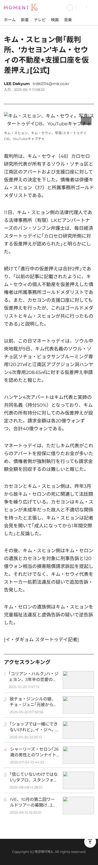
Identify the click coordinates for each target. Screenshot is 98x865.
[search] (81, 7)
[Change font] (76, 96)
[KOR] (70, 7)
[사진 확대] (86, 121)
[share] (89, 96)
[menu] (92, 7)
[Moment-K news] (22, 7)
